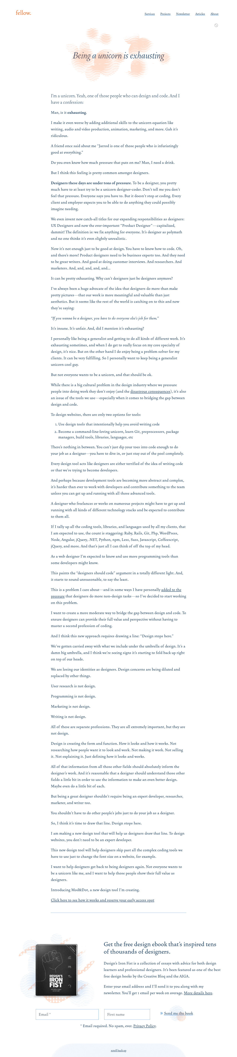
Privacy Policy (144, 1026)
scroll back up (118, 1050)
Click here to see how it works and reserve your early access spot (102, 900)
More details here (198, 993)
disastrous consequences (150, 391)
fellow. (23, 13)
